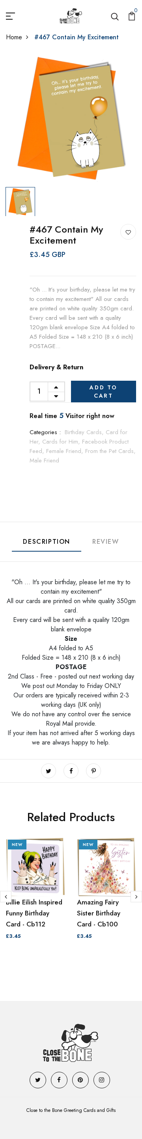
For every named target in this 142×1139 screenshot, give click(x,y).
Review (105, 541)
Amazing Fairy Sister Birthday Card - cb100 (98, 913)
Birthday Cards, (85, 432)
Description (46, 541)
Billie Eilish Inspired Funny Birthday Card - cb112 (34, 913)
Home (14, 37)
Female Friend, (65, 451)
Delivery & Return (56, 367)
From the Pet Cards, (110, 451)
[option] (71, 118)
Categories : (45, 432)
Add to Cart (104, 391)
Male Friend (44, 460)
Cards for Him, (62, 441)
